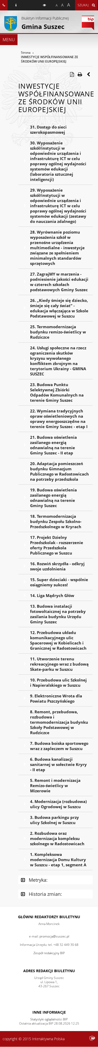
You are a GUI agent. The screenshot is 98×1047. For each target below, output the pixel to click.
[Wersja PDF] (72, 74)
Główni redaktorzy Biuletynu (49, 916)
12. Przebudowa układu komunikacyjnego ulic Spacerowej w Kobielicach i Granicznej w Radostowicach (58, 640)
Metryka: (37, 880)
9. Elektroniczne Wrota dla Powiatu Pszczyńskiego (56, 698)
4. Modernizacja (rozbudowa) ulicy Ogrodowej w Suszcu (58, 804)
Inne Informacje (49, 1012)
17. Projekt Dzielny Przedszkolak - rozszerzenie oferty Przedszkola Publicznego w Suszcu (56, 545)
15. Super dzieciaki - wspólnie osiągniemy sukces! (59, 582)
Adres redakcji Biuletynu (49, 970)
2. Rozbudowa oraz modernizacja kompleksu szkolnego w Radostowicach (57, 838)
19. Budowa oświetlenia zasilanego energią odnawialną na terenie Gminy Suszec (53, 497)
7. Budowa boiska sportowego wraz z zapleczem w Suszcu (59, 746)
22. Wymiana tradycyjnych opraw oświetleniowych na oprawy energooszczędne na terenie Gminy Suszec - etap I (59, 418)
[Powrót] (89, 74)
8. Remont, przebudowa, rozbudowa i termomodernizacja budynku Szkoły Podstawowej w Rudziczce (59, 722)
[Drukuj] (80, 74)
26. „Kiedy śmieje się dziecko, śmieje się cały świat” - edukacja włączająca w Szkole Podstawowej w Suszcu (59, 308)
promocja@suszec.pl (54, 936)
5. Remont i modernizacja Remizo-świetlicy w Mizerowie (55, 785)
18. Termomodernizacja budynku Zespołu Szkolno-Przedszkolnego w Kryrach (56, 521)
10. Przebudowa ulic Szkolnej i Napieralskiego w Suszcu (58, 682)
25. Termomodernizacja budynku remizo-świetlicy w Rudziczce (58, 332)
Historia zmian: (44, 894)
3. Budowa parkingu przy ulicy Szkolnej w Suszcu (54, 820)
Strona (26, 52)
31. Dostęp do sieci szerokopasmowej (48, 129)
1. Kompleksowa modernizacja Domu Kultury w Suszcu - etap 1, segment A (58, 859)
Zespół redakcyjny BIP (49, 953)
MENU (9, 39)
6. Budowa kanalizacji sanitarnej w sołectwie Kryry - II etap (58, 764)
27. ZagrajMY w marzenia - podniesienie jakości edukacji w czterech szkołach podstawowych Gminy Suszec (59, 281)
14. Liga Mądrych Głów (52, 595)
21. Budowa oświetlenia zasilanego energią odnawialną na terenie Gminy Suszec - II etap (53, 445)
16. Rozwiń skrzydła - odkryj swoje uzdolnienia (57, 566)
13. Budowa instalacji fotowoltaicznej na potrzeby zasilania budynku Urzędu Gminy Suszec (58, 614)
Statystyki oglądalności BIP (49, 1019)
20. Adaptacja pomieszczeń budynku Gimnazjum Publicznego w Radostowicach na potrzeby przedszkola (59, 471)
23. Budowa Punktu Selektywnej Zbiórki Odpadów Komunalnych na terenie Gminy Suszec (57, 392)
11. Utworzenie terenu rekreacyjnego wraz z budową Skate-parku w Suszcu (59, 664)
